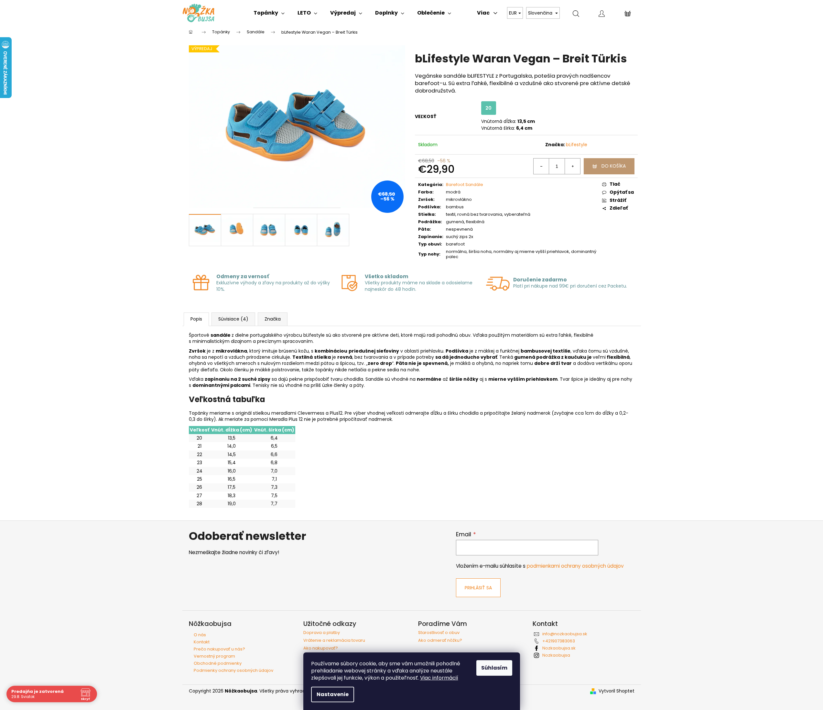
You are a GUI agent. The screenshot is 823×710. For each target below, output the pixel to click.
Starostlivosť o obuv (439, 632)
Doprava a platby (321, 632)
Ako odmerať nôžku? (440, 640)
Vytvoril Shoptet (616, 691)
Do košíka (613, 166)
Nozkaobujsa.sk (559, 648)
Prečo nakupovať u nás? (219, 649)
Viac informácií (439, 678)
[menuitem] (269, 13)
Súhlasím (494, 668)
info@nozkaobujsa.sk (564, 634)
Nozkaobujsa (556, 655)
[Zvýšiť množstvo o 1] (572, 166)
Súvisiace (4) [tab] (233, 319)
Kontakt (202, 642)
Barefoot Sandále (464, 184)
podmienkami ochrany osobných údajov (575, 566)
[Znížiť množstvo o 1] (541, 166)
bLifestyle (576, 144)
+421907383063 (558, 641)
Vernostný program (214, 656)
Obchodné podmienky (218, 663)
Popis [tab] (196, 319)
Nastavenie (333, 694)
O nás (200, 635)
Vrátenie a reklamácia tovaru (334, 640)
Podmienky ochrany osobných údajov (233, 670)
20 (488, 108)
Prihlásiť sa (478, 587)
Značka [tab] (273, 319)
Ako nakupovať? (320, 648)
